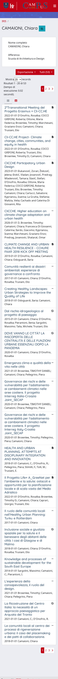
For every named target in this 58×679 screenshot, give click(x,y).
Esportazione (26, 72)
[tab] (8, 100)
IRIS (4, 21)
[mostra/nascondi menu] (54, 6)
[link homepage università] (35, 6)
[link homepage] (9, 6)
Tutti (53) (45, 72)
